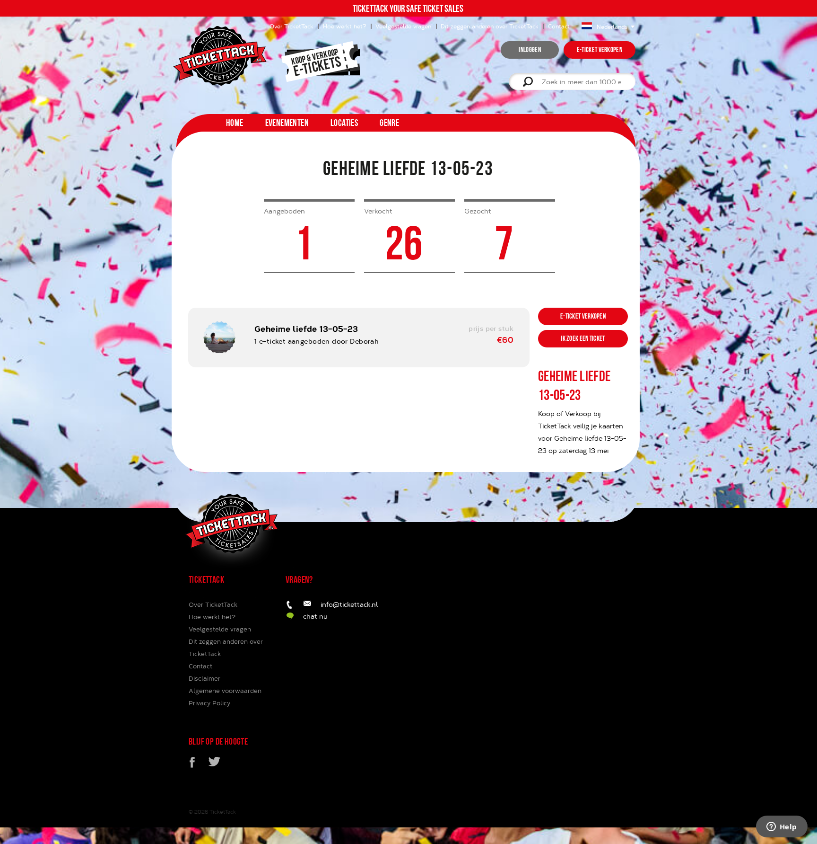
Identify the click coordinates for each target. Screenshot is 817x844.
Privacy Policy (209, 703)
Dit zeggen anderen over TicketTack (490, 26)
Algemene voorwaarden (225, 690)
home (234, 122)
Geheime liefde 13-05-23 (306, 328)
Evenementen (287, 122)
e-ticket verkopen (599, 49)
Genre (389, 122)
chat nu (315, 616)
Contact (559, 26)
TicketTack (222, 811)
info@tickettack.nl (349, 604)
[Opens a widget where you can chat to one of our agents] (782, 827)
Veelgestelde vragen (403, 26)
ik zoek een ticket (583, 338)
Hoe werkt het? (344, 26)
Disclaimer (204, 678)
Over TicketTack (213, 604)
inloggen (529, 49)
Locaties (344, 122)
